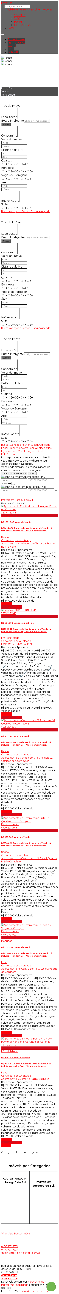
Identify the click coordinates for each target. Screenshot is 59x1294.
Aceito (32, 473)
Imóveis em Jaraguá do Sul (17, 499)
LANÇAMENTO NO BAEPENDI (17, 644)
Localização (9, 117)
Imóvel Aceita (10, 200)
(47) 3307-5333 (9, 1246)
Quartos (6, 160)
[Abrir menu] (2, 33)
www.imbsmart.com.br (35, 1291)
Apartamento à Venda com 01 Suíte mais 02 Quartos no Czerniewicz (27, 759)
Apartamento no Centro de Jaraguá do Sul (15, 1201)
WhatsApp (7, 1233)
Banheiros (7, 168)
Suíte (4, 204)
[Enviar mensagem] (13, 484)
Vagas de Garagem (14, 175)
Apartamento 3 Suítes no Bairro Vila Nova (25, 1078)
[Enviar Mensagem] (56, 490)
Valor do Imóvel (11, 139)
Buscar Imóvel (22, 1233)
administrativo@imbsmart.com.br (20, 1252)
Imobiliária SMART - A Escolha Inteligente (29, 9)
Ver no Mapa (9, 1275)
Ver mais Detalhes (11, 607)
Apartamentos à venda (15, 1190)
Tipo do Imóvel (11, 105)
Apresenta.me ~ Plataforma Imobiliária (23, 1283)
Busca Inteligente (12, 120)
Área (4, 182)
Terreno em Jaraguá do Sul (43, 1211)
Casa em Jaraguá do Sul (44, 1193)
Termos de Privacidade (14, 473)
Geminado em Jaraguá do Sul (43, 1202)
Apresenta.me (9, 1278)
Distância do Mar (12, 150)
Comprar (6, 603)
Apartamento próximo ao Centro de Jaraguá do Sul (15, 1213)
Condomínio (9, 135)
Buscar (6, 124)
